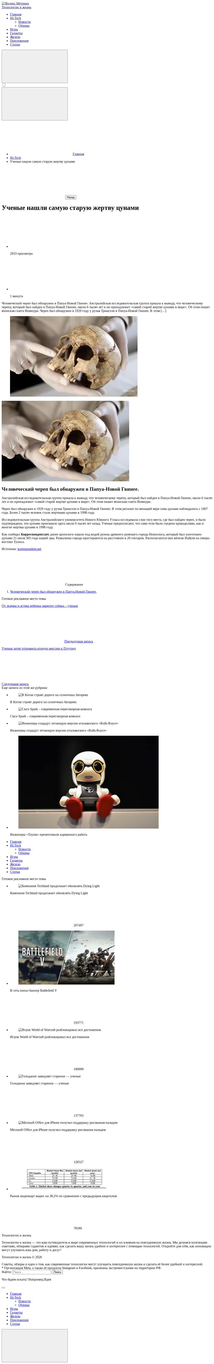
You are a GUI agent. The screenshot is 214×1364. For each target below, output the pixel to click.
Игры (14, 856)
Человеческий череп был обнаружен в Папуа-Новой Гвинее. (53, 591)
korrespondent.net (29, 549)
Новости (24, 849)
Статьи (15, 872)
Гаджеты (16, 860)
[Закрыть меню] (35, 1345)
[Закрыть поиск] (3, 1287)
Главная (15, 841)
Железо (15, 864)
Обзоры (23, 853)
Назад (71, 197)
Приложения (19, 868)
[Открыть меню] (35, 103)
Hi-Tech (15, 845)
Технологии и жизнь (16, 7)
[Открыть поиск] (35, 66)
